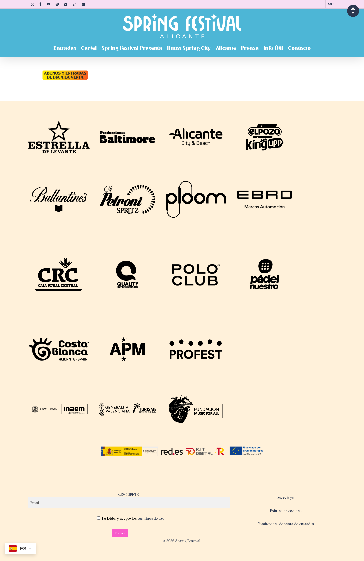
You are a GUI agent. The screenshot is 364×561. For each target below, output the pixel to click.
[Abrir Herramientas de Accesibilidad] (353, 11)
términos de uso (151, 518)
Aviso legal (285, 498)
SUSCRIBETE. (129, 494)
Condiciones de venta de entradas (286, 524)
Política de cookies (286, 511)
